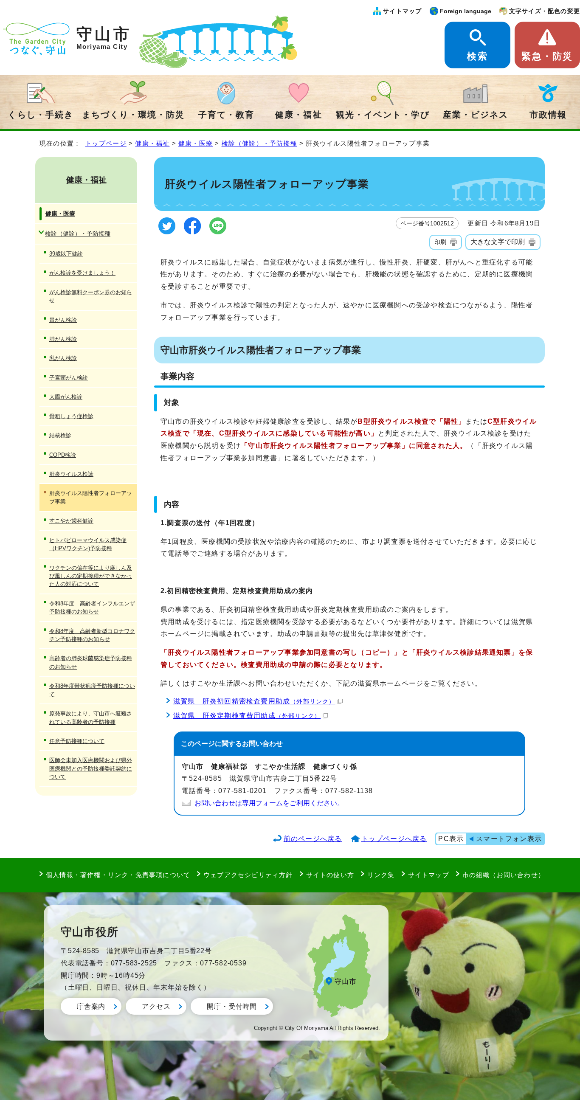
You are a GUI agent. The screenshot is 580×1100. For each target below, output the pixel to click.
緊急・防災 (547, 56)
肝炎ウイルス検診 (71, 474)
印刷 (440, 242)
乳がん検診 (63, 358)
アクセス (156, 1006)
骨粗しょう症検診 (71, 416)
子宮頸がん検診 (68, 377)
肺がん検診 (63, 339)
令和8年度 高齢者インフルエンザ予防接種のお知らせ (92, 607)
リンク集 (381, 874)
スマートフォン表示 (509, 838)
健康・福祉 (298, 114)
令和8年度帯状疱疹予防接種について (92, 690)
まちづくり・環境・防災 (133, 114)
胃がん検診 (63, 320)
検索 (477, 56)
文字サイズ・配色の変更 (544, 11)
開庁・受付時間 (232, 1006)
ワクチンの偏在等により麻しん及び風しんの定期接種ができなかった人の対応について (90, 576)
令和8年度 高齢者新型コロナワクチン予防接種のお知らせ (92, 635)
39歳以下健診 (66, 253)
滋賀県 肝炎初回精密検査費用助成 (254, 701)
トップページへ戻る (394, 838)
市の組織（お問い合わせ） (503, 874)
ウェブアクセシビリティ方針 (248, 874)
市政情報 (548, 114)
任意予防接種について (76, 741)
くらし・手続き (40, 114)
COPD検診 (62, 455)
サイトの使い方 (330, 874)
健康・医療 (195, 143)
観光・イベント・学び (382, 114)
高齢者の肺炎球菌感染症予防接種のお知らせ (90, 662)
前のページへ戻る (313, 838)
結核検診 (60, 435)
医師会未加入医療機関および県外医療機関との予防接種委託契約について (90, 768)
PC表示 (451, 838)
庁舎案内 (91, 1006)
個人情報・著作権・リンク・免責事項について (118, 874)
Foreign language (465, 11)
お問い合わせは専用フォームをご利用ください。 (269, 803)
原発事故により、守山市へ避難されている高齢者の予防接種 (90, 717)
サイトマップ (402, 11)
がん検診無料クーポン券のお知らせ (90, 296)
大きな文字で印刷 (497, 241)
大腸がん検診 (65, 397)
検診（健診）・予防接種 (259, 143)
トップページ (106, 143)
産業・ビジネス (475, 114)
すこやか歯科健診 (71, 521)
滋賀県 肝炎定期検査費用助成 (247, 715)
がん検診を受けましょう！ (82, 273)
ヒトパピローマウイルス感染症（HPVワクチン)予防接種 (88, 544)
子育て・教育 (226, 114)
